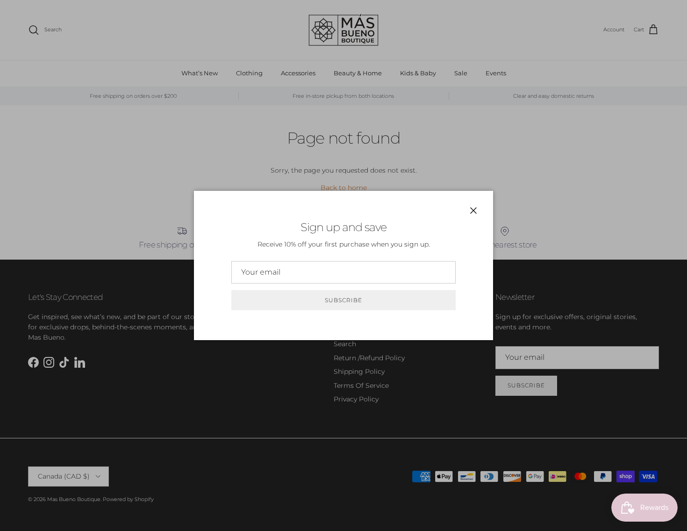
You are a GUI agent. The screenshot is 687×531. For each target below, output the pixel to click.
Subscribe (343, 300)
